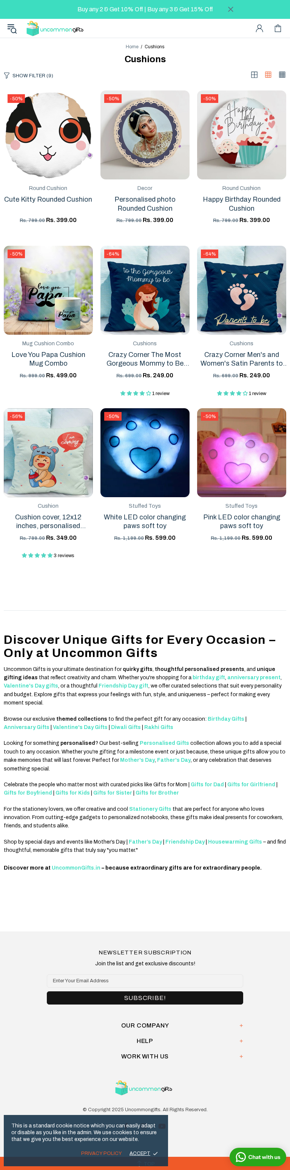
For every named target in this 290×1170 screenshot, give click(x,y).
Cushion (48, 506)
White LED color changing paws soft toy (145, 521)
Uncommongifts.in (56, 28)
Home (132, 46)
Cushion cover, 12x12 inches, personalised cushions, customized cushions (48, 522)
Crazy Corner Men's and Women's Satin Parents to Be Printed (242, 359)
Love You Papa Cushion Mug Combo (48, 359)
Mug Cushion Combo (48, 343)
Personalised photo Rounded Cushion (145, 204)
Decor (144, 188)
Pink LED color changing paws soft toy (241, 521)
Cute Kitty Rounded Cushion (48, 199)
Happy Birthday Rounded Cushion (242, 204)
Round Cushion (48, 188)
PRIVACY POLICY (101, 1153)
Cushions (145, 343)
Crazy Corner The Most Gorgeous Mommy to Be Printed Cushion (145, 359)
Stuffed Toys (145, 506)
